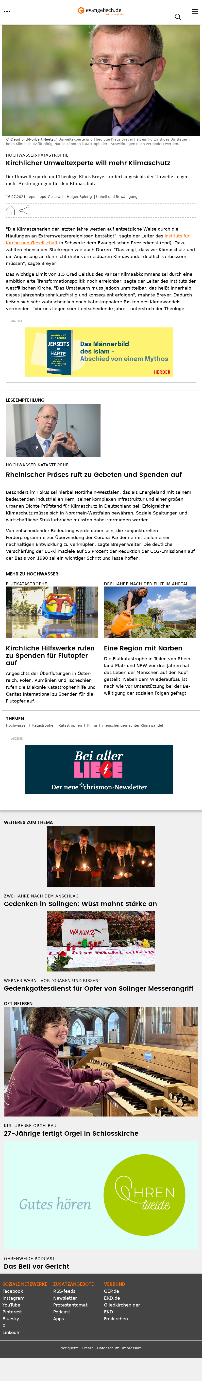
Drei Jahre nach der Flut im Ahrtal (146, 584)
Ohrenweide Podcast (29, 1258)
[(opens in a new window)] (99, 352)
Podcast (61, 1311)
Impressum (132, 1348)
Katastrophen (70, 725)
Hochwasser (16, 725)
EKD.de (112, 1298)
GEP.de (111, 1291)
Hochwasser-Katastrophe (37, 465)
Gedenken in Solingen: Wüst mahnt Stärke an (80, 904)
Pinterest (12, 1311)
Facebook (12, 1291)
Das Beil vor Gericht (36, 1266)
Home (11, 210)
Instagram (13, 1298)
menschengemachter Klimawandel (132, 725)
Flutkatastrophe (26, 584)
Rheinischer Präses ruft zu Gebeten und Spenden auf (94, 475)
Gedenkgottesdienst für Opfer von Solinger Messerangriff (98, 988)
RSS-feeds (64, 1291)
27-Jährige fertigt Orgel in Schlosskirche (71, 1134)
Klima (92, 725)
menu (7, 11)
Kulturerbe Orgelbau (30, 1125)
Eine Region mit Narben (143, 648)
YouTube (11, 1305)
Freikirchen (116, 1318)
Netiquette (70, 1348)
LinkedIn (11, 1332)
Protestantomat (70, 1305)
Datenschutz (108, 1348)
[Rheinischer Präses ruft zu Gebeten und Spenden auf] (101, 430)
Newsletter (65, 1298)
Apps (58, 1318)
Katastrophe (42, 725)
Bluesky (10, 1318)
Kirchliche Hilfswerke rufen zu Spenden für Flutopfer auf (50, 655)
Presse (88, 1348)
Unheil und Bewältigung (116, 197)
